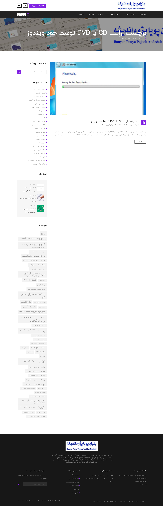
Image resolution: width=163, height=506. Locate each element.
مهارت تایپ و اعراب (38, 149)
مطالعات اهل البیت (38, 347)
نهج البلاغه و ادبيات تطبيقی (34, 384)
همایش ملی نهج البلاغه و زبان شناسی (33, 401)
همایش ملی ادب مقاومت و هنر (37, 396)
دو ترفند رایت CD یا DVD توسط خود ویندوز (114, 121)
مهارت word (40, 351)
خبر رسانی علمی (40, 103)
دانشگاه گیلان (29, 307)
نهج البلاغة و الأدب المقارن (35, 371)
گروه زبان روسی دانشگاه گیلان (36, 416)
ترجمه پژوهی (42, 280)
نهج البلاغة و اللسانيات (37, 375)
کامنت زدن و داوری (39, 128)
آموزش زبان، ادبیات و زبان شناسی (33, 245)
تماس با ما (75, 492)
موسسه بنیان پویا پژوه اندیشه (34, 361)
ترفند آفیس (41, 284)
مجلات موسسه (40, 132)
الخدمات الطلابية (39, 96)
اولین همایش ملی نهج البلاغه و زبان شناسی (34, 274)
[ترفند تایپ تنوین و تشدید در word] (40, 208)
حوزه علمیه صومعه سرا (36, 289)
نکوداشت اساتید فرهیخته (36, 160)
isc (43, 233)
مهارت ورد (42, 356)
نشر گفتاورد (41, 157)
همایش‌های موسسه (38, 164)
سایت (142, 484)
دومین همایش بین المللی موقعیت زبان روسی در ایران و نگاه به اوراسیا (32, 312)
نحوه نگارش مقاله (39, 153)
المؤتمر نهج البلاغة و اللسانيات (34, 260)
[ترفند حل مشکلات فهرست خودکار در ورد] (40, 187)
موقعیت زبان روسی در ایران (37, 367)
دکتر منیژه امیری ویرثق (38, 336)
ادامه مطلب (140, 141)
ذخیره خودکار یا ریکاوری (37, 107)
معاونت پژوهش (40, 139)
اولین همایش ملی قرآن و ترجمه (37, 269)
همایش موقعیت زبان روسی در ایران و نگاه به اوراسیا (32, 408)
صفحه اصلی (75, 475)
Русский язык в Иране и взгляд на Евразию (32, 239)
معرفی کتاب (41, 142)
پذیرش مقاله (41, 412)
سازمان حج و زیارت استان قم (38, 343)
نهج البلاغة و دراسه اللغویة (35, 379)
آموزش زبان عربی (39, 89)
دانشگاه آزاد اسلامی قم (39, 302)
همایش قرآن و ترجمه (40, 392)
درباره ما (76, 489)
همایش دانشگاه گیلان (28, 388)
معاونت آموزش (40, 135)
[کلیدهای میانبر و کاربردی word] (40, 197)
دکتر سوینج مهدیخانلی (39, 325)
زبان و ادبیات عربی (39, 339)
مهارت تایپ (30, 352)
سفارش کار (41, 110)
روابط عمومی (133, 125)
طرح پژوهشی (41, 114)
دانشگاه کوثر (42, 307)
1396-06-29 (122, 125)
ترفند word (30, 280)
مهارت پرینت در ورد (38, 146)
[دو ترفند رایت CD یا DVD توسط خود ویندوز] (98, 88)
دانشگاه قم (26, 302)
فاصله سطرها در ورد (39, 117)
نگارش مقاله (41, 388)
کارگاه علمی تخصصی (38, 125)
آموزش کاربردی (110, 125)
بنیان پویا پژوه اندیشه (28, 500)
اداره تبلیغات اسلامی (37, 251)
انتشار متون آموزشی (37, 265)
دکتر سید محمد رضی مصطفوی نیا (32, 330)
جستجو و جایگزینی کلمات (37, 100)
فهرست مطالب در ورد (38, 121)
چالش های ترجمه (28, 412)
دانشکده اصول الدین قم (33, 295)
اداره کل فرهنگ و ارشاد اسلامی (33, 256)
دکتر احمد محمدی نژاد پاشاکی (33, 319)
